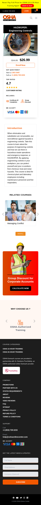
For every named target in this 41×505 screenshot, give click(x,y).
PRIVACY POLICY (9, 410)
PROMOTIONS (8, 385)
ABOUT (5, 394)
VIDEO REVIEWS (9, 401)
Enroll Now (20, 65)
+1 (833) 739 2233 (8, 11)
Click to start (27, 6)
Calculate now (20, 288)
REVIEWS (6, 397)
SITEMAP (6, 407)
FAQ (4, 404)
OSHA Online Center (23, 501)
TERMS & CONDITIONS (11, 417)
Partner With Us (10, 388)
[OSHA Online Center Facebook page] (14, 498)
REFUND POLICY (9, 413)
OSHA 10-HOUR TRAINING (13, 349)
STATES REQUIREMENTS (12, 391)
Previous (3, 214)
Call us (15, 75)
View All (20, 234)
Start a (13, 72)
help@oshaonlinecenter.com (15, 437)
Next (37, 214)
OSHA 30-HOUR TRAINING (13, 352)
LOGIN (26, 11)
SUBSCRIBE (20, 482)
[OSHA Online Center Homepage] (9, 18)
